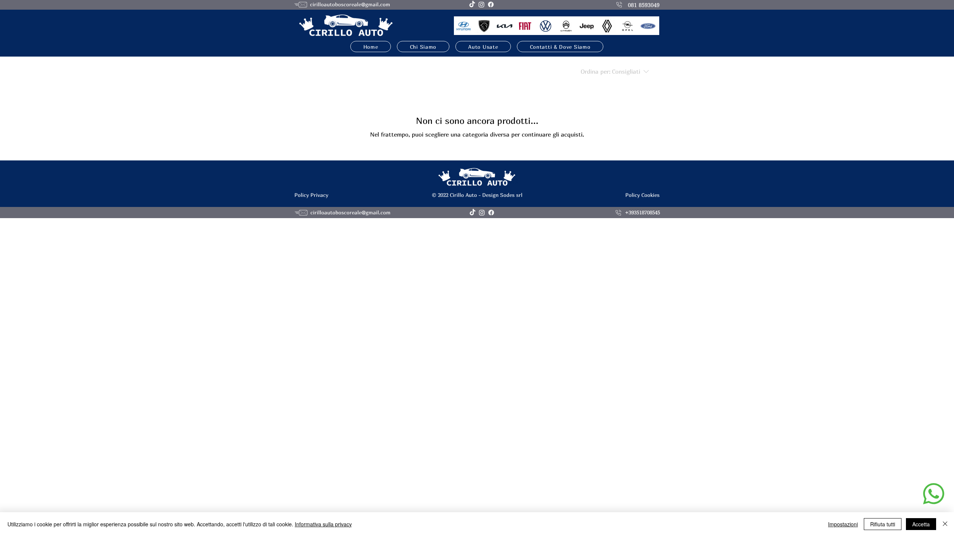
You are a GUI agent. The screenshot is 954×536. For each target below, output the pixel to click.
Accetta (921, 524)
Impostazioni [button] (843, 524)
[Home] (934, 494)
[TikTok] (472, 4)
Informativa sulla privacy (323, 524)
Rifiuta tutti (882, 524)
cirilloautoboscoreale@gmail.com (350, 4)
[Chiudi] (945, 524)
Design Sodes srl (502, 195)
